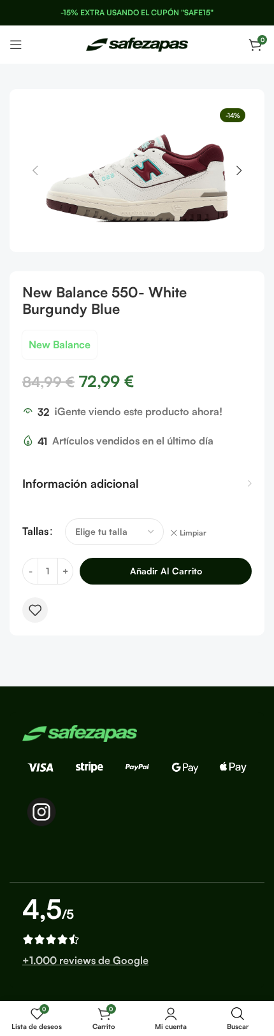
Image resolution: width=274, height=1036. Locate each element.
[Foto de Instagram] (41, 812)
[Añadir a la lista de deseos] (35, 610)
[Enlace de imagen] (79, 732)
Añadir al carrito (166, 570)
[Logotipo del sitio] (137, 43)
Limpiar (193, 532)
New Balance (59, 344)
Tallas (35, 531)
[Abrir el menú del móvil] (16, 44)
